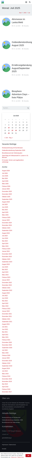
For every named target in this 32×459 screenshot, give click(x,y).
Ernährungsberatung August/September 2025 (22, 68)
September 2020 (7, 347)
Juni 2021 (5, 329)
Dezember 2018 (7, 379)
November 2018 (7, 381)
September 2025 (7, 199)
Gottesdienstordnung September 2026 (13, 150)
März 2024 (5, 246)
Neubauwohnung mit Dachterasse (12, 147)
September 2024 (7, 230)
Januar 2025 (6, 220)
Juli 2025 (5, 204)
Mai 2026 (5, 178)
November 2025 (7, 194)
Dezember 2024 (7, 222)
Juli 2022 (5, 295)
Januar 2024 (6, 251)
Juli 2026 (5, 173)
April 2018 (5, 386)
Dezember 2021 (7, 314)
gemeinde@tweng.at (7, 437)
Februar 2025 (6, 217)
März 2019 (5, 373)
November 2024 (7, 225)
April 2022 (5, 303)
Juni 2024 (5, 238)
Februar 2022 (6, 308)
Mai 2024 (5, 241)
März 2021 (5, 337)
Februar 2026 (6, 186)
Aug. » (11, 137)
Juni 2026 (5, 176)
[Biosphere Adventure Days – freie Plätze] (6, 94)
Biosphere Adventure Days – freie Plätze (20, 94)
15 (9, 127)
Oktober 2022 (6, 288)
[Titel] (2, 2)
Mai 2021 (5, 332)
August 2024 (6, 233)
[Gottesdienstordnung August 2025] (6, 45)
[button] (26, 2)
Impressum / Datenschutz (9, 444)
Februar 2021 (6, 340)
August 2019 (6, 368)
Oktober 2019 (6, 363)
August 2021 (6, 324)
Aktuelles (26, 26)
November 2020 (7, 345)
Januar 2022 (6, 311)
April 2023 (5, 272)
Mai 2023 (5, 269)
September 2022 (7, 290)
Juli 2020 (5, 350)
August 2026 (6, 170)
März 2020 (5, 353)
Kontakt (4, 448)
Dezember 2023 (7, 254)
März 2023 (5, 274)
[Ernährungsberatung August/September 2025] (6, 68)
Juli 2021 (5, 327)
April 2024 (5, 243)
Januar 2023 (6, 280)
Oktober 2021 (6, 319)
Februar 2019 (6, 376)
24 (16, 130)
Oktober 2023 (6, 259)
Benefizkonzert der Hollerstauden (12, 153)
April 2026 (5, 181)
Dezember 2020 (7, 342)
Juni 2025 (5, 207)
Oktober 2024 (6, 228)
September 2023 (7, 261)
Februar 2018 (6, 389)
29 (9, 133)
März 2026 (5, 183)
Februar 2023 (6, 277)
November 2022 (7, 285)
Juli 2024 (5, 235)
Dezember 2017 (7, 392)
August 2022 (6, 293)
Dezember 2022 (7, 282)
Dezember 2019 (7, 360)
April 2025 (5, 212)
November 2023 (7, 256)
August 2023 (6, 264)
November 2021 (7, 316)
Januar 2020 (6, 358)
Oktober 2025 (6, 196)
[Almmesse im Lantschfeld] (6, 22)
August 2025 (6, 202)
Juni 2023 (5, 267)
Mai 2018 (5, 384)
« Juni (6, 137)
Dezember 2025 (7, 191)
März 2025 (5, 215)
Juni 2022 (5, 298)
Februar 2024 (6, 248)
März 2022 (5, 306)
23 (12, 130)
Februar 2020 (6, 355)
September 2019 (7, 366)
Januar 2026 (6, 189)
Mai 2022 (5, 301)
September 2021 (7, 321)
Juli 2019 (5, 371)
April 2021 (5, 334)
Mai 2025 (5, 209)
